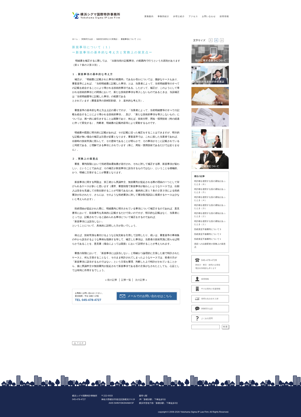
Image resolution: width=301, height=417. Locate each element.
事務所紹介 (163, 16)
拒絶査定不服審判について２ (207, 234)
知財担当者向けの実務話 (106, 39)
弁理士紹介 (179, 16)
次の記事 (140, 279)
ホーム (75, 39)
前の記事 (112, 279)
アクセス (193, 16)
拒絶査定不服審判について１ (207, 239)
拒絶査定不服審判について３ (207, 229)
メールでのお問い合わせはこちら (150, 296)
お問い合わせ (209, 16)
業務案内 (149, 16)
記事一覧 (126, 279)
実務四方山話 (87, 39)
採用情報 (224, 16)
